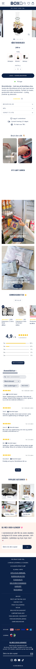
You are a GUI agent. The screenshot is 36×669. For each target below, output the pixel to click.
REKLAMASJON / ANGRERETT (18, 616)
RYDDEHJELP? (18, 579)
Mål (4, 108)
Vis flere (18, 470)
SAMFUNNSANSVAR (18, 621)
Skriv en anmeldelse (18, 362)
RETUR (18, 607)
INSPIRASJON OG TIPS (18, 576)
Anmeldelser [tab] (10, 371)
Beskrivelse (8, 104)
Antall (18, 65)
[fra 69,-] (18, 268)
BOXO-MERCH (18, 589)
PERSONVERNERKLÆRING (18, 619)
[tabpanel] (18, 424)
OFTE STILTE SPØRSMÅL (18, 573)
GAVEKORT (18, 586)
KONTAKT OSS (18, 602)
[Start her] (18, 222)
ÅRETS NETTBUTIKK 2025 (18, 599)
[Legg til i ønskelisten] (12, 176)
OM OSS (18, 596)
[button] (18, 343)
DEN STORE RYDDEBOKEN (18, 583)
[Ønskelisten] (28, 3)
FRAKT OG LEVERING (18, 605)
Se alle (18, 300)
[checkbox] (25, 386)
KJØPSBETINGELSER (18, 613)
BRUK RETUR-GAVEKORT (18, 610)
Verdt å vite (8, 112)
